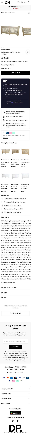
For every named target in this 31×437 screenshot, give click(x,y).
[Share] (27, 12)
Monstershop (5, 48)
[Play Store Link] (15, 412)
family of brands (20, 354)
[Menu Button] (2, 2)
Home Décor (4, 12)
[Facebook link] (17, 420)
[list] (15, 30)
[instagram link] (13, 420)
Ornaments (12, 12)
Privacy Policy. (21, 359)
